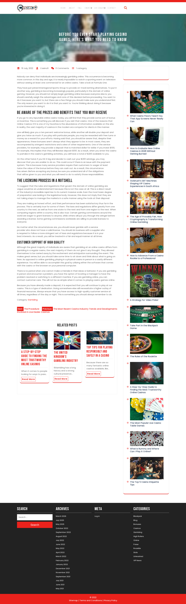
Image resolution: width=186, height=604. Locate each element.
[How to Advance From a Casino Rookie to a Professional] (147, 240)
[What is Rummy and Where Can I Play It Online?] (147, 438)
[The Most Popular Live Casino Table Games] (147, 409)
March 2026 (61, 516)
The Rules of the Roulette (143, 356)
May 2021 (60, 588)
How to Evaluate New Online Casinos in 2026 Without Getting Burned (145, 151)
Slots (135, 552)
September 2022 (63, 532)
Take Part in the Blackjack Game (144, 327)
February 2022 (62, 560)
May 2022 (60, 548)
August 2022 (61, 536)
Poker (136, 544)
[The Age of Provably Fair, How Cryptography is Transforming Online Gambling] (147, 203)
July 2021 (59, 580)
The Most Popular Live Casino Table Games (145, 424)
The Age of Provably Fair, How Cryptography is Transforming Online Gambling (146, 219)
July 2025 (60, 520)
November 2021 (63, 572)
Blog (135, 520)
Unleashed (138, 556)
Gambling (33, 299)
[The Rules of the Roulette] (147, 344)
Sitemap (73, 600)
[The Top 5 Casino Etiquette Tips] (147, 468)
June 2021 (60, 584)
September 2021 (63, 576)
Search (35, 524)
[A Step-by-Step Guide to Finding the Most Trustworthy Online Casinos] (147, 373)
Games (88, 8)
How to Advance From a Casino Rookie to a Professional (147, 257)
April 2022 (60, 552)
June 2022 (60, 544)
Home (63, 8)
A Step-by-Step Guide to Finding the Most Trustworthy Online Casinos (34, 358)
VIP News (137, 560)
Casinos (137, 528)
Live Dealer (99, 8)
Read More (28, 379)
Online (136, 540)
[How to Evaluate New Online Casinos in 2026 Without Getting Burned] (147, 136)
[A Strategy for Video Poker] (147, 280)
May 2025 (60, 524)
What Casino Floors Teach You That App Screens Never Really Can (146, 118)
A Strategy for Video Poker (144, 300)
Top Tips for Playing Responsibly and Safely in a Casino (99, 351)
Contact (111, 8)
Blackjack (137, 516)
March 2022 (61, 556)
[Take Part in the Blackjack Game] (147, 314)
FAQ (79, 8)
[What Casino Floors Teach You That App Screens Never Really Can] (147, 102)
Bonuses (137, 524)
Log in (97, 516)
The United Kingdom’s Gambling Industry (66, 357)
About (72, 8)
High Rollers (138, 536)
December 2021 (63, 568)
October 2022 (62, 528)
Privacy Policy (110, 600)
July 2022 (60, 540)
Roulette (137, 548)
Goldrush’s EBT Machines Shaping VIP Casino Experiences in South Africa (144, 183)
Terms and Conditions (91, 600)
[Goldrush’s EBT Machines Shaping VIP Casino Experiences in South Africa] (147, 168)
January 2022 (62, 564)
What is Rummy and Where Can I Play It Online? (144, 450)
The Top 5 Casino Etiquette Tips (144, 483)
